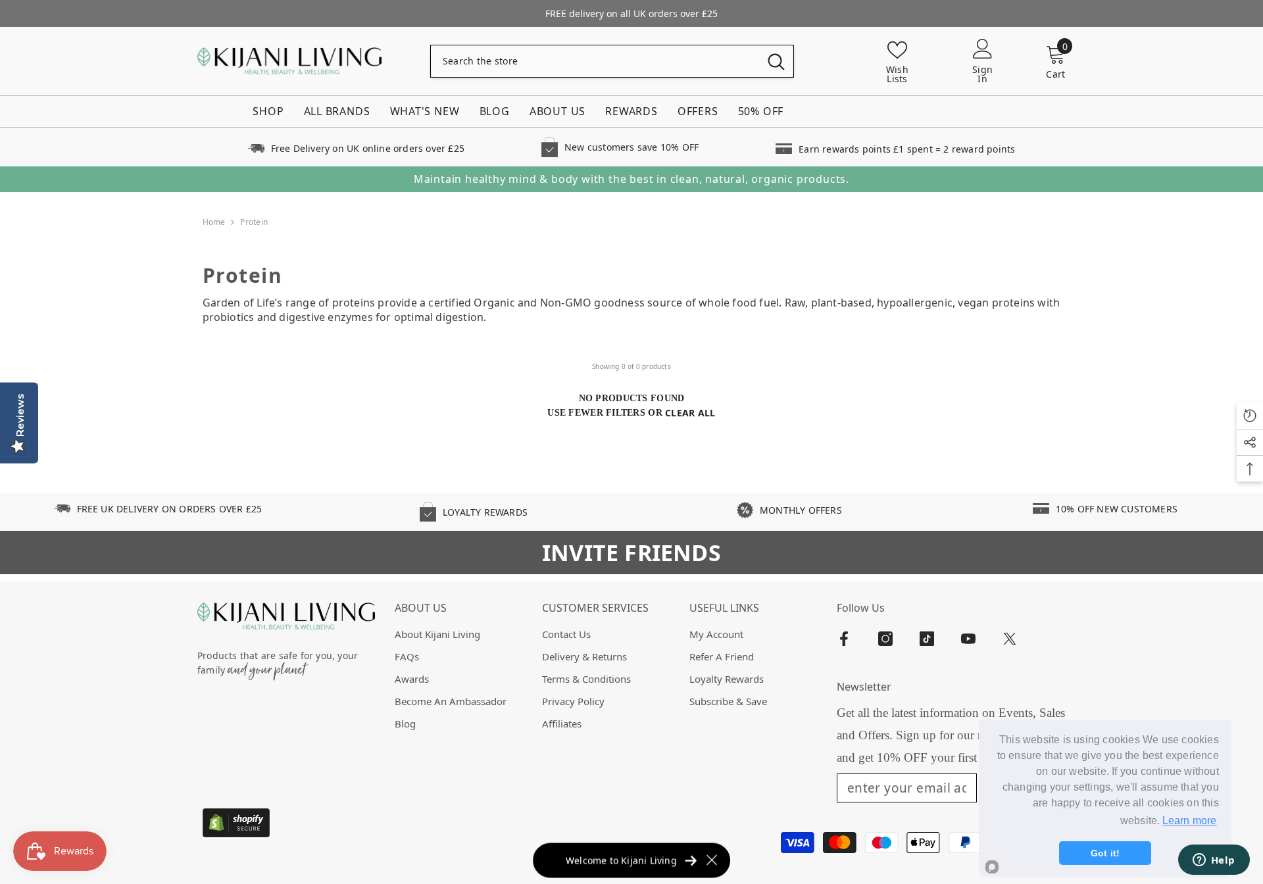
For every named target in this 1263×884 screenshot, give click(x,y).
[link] (356, 147)
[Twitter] (1010, 638)
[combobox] (595, 61)
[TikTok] (927, 638)
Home (214, 222)
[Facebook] (844, 638)
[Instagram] (885, 638)
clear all (690, 412)
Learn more (1189, 820)
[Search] (612, 61)
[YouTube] (968, 638)
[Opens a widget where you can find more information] (1213, 861)
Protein (254, 222)
